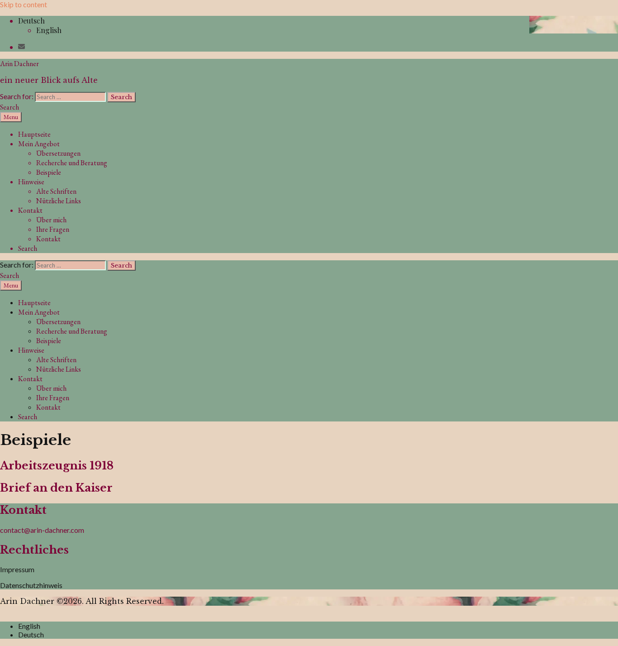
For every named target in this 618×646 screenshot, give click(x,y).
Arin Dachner (19, 63)
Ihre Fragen (52, 229)
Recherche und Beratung (71, 162)
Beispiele (48, 172)
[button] (31, 20)
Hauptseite (34, 134)
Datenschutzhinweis (31, 585)
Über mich (51, 220)
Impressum (17, 569)
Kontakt (30, 210)
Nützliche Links (58, 201)
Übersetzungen (58, 153)
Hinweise (31, 182)
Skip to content (23, 4)
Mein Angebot (39, 143)
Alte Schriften (56, 191)
